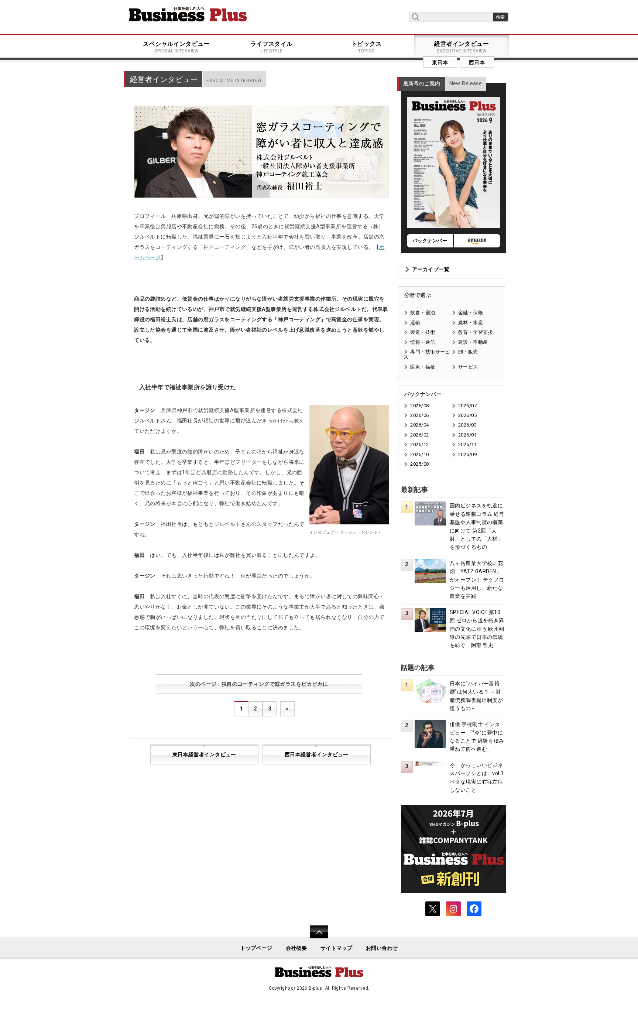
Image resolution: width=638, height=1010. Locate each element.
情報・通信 (422, 342)
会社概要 (296, 948)
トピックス (366, 47)
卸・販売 (468, 352)
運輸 (415, 322)
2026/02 (419, 435)
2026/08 (419, 405)
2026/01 (467, 435)
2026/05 (467, 415)
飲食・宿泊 (422, 312)
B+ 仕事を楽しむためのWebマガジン (188, 14)
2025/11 (467, 444)
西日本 (477, 62)
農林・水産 (470, 322)
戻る (315, 936)
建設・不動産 (473, 342)
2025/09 (467, 454)
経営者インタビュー (461, 47)
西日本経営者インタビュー (317, 754)
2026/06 (419, 415)
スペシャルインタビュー (176, 47)
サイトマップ (336, 948)
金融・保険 (470, 312)
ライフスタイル (271, 47)
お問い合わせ (382, 948)
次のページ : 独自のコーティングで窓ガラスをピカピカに (259, 684)
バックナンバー (429, 240)
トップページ (256, 948)
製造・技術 (422, 332)
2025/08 (419, 464)
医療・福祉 (422, 367)
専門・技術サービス (427, 354)
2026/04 (419, 425)
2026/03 (467, 425)
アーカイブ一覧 (430, 269)
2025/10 (419, 454)
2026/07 (467, 405)
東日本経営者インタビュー (204, 754)
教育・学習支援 (475, 332)
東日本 (440, 62)
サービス (468, 367)
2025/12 (419, 444)
